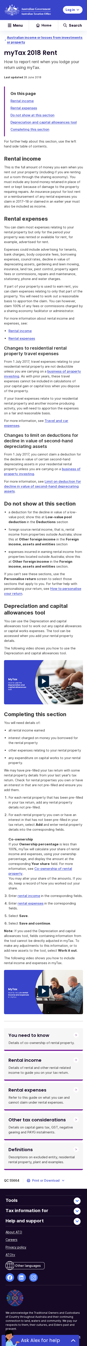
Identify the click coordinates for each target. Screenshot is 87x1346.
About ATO (14, 1232)
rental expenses (31, 903)
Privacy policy (16, 1247)
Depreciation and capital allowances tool (43, 122)
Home (46, 25)
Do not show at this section (32, 115)
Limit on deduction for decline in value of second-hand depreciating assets (42, 486)
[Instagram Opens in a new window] (33, 1277)
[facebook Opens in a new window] (10, 1277)
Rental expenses (23, 108)
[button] (45, 1180)
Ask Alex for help (40, 1340)
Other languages (28, 1265)
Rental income (22, 101)
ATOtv (10, 1255)
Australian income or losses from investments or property (45, 40)
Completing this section (29, 129)
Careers (11, 1239)
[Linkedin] (21, 1277)
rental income (29, 896)
